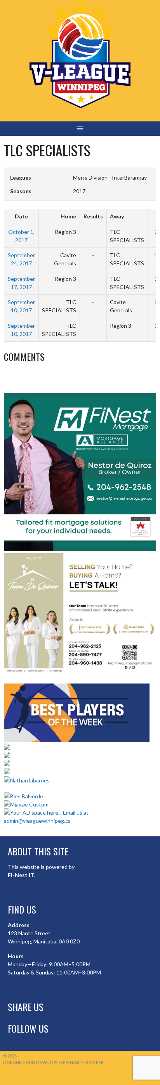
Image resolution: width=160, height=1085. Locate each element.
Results (93, 216)
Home (68, 216)
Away (117, 216)
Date (21, 216)
